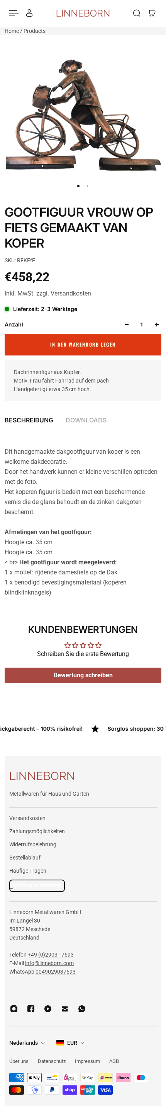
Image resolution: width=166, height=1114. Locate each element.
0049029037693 (56, 972)
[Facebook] (30, 1008)
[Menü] (14, 13)
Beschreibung (29, 420)
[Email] (64, 1008)
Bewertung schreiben (83, 675)
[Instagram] (13, 1008)
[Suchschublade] (136, 13)
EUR (72, 1043)
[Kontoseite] (29, 13)
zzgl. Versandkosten (63, 293)
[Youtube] (47, 1008)
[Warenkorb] (152, 13)
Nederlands (23, 1043)
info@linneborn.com (49, 963)
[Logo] (83, 13)
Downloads (86, 420)
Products (35, 31)
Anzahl (14, 324)
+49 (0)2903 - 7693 (51, 955)
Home (12, 31)
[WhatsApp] (81, 1008)
